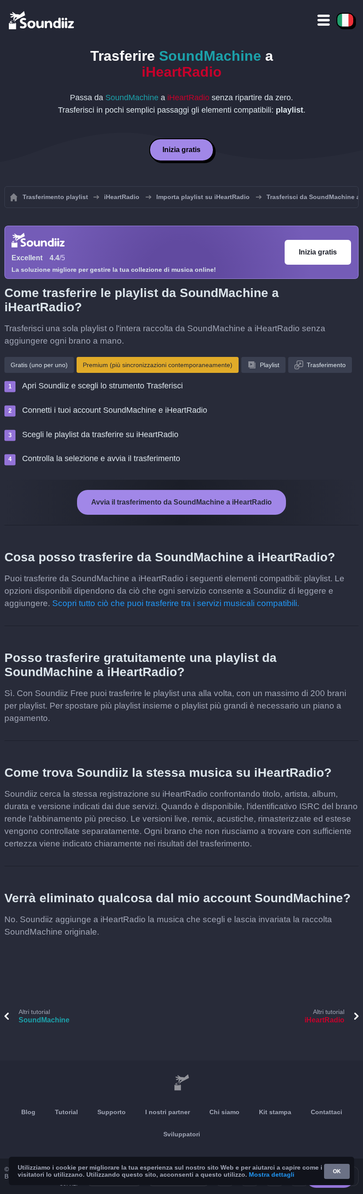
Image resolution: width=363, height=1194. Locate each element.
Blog (28, 1112)
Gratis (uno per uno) (39, 364)
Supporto (111, 1112)
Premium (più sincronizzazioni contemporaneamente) (157, 364)
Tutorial (66, 1112)
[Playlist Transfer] (42, 19)
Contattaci (326, 1112)
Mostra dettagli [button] (271, 1174)
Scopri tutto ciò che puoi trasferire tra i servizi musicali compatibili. (175, 603)
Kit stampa (275, 1112)
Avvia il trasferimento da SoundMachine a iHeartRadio (181, 502)
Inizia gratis (181, 149)
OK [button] (337, 1171)
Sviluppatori (181, 1134)
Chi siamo (224, 1112)
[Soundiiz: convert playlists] (181, 1083)
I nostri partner (167, 1112)
